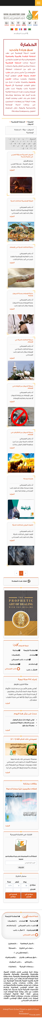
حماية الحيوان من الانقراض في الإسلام (22, 433)
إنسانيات (11, 967)
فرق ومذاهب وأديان (27, 957)
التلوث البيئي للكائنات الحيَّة (22, 525)
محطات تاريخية (26, 967)
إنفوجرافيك (10, 957)
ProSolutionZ (25, 1014)
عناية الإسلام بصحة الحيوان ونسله (23, 294)
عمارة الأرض (23, 76)
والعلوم (31, 82)
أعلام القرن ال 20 (20, 953)
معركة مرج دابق (28, 726)
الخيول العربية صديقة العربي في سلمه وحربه (22, 156)
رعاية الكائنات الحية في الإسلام (21, 247)
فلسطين (12, 944)
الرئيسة (30, 122)
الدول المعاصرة (26, 944)
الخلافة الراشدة (28, 56)
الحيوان (30, 124)
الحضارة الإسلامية (13, 63)
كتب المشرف (14, 962)
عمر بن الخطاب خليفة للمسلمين (22, 723)
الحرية (8, 85)
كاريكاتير (28, 962)
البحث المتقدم (20, 33)
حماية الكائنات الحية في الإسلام (24, 341)
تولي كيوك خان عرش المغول (23, 720)
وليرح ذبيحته (28, 479)
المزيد (12, 170)
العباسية (9, 56)
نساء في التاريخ (25, 948)
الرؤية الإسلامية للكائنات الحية (21, 201)
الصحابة (12, 948)
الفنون (8, 79)
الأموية (17, 56)
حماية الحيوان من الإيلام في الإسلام (22, 387)
